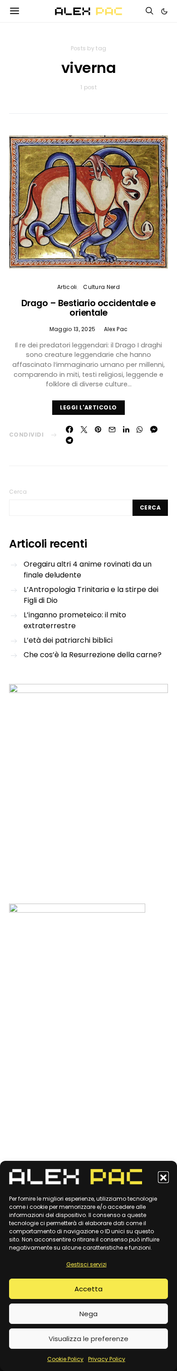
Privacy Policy (106, 1359)
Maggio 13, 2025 (72, 329)
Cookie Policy (65, 1359)
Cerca (18, 491)
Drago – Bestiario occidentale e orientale (88, 308)
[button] (163, 1176)
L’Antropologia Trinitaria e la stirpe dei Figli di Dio (91, 595)
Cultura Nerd (101, 287)
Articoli (67, 287)
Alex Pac (116, 329)
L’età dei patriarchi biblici (68, 640)
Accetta (88, 1289)
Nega (88, 1313)
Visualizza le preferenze (88, 1338)
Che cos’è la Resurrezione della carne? (93, 654)
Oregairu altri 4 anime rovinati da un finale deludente (88, 569)
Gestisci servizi (86, 1264)
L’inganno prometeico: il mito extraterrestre (75, 620)
